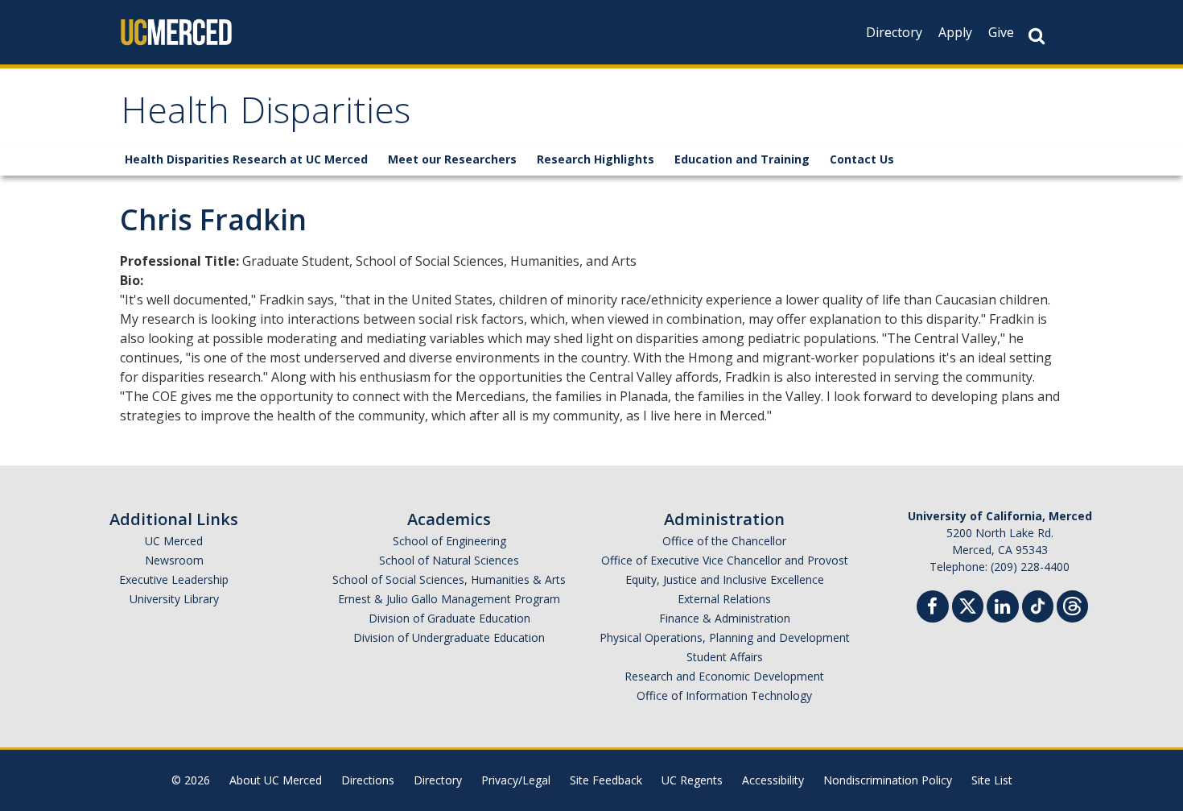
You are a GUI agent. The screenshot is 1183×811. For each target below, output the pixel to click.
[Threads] (1072, 604)
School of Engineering (449, 540)
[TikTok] (1037, 604)
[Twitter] (967, 604)
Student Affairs (724, 656)
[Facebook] (932, 608)
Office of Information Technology (724, 695)
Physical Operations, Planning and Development (725, 637)
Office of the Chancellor (724, 540)
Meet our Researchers (452, 159)
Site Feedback (606, 780)
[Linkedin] (1002, 608)
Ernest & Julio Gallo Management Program (449, 598)
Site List (991, 780)
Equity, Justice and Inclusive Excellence (724, 579)
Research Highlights (595, 159)
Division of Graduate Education (449, 618)
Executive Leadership (174, 579)
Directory (894, 32)
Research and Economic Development (724, 676)
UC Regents (692, 780)
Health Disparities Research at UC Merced (246, 159)
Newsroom (174, 560)
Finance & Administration (724, 618)
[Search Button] (1036, 36)
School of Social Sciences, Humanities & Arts (449, 579)
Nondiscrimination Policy (887, 780)
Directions (367, 780)
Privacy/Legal (515, 780)
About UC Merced (275, 780)
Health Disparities (265, 116)
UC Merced (174, 540)
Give (1001, 32)
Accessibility (773, 780)
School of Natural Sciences (449, 560)
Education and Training (742, 159)
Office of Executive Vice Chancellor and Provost (724, 560)
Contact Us (862, 159)
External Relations (724, 598)
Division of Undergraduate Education (449, 637)
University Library (174, 598)
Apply (955, 32)
